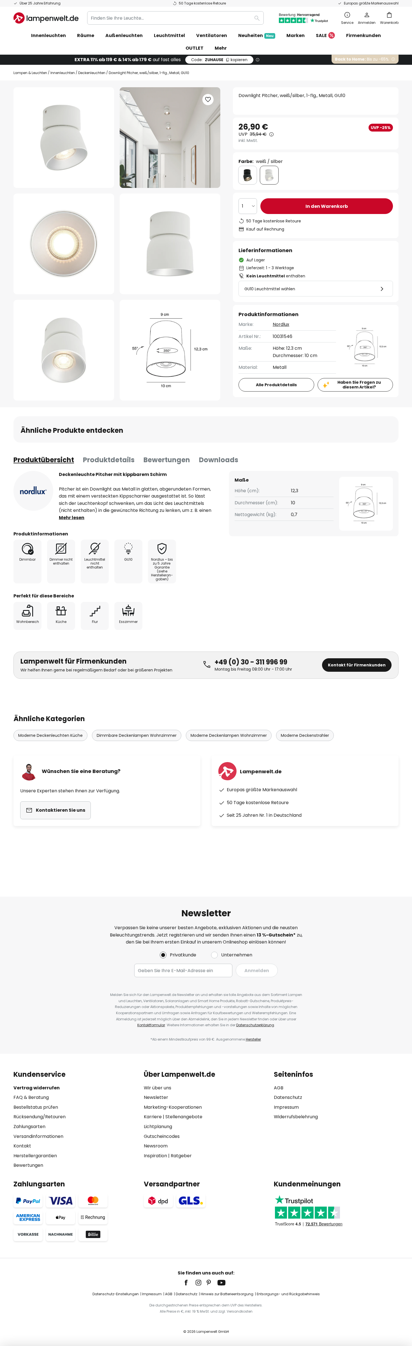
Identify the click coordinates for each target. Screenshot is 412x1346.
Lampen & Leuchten (30, 72)
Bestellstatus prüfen (35, 1107)
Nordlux (281, 324)
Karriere (153, 1116)
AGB (278, 1088)
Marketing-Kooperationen (173, 1107)
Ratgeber (181, 1155)
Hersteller (253, 1039)
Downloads (218, 459)
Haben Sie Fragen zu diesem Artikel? (359, 384)
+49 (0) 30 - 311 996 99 (251, 662)
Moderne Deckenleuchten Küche (50, 735)
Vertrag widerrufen (36, 1088)
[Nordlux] (33, 491)
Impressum (286, 1107)
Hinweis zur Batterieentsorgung (227, 1294)
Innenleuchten (62, 72)
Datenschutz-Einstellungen (115, 1294)
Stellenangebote (183, 1116)
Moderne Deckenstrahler (305, 735)
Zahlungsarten (29, 1126)
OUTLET (194, 48)
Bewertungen (166, 459)
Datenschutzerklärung (255, 1025)
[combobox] (175, 17)
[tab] (43, 460)
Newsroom (156, 1146)
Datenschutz (288, 1097)
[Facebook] (190, 1282)
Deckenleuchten (91, 72)
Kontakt (22, 1146)
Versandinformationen (38, 1136)
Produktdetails (109, 459)
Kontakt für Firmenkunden (357, 665)
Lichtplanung (158, 1126)
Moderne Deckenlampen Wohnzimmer (229, 735)
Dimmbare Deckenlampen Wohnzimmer (137, 735)
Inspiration (155, 1155)
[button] (63, 244)
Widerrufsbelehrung (296, 1116)
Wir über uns (157, 1088)
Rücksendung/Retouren (39, 1116)
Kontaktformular (151, 1025)
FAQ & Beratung (31, 1097)
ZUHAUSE (219, 60)
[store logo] (45, 18)
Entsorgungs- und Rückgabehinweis (288, 1294)
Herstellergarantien (35, 1155)
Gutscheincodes (162, 1136)
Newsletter (156, 1097)
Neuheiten (256, 35)
